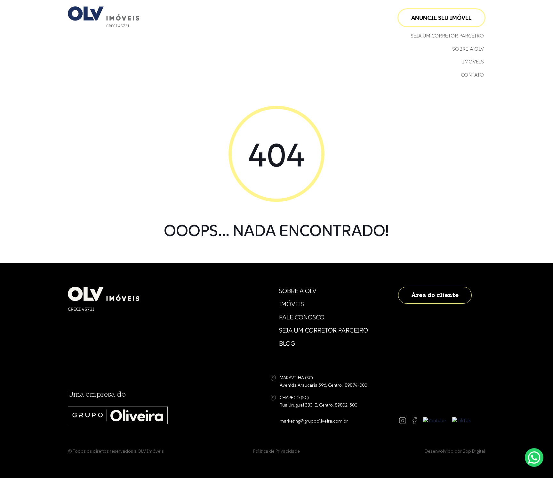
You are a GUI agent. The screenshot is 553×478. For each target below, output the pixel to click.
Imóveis (473, 61)
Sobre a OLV (468, 48)
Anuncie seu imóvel (441, 17)
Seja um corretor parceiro (447, 35)
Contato (472, 74)
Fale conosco (302, 317)
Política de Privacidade (276, 451)
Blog (287, 343)
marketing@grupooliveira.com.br (314, 421)
